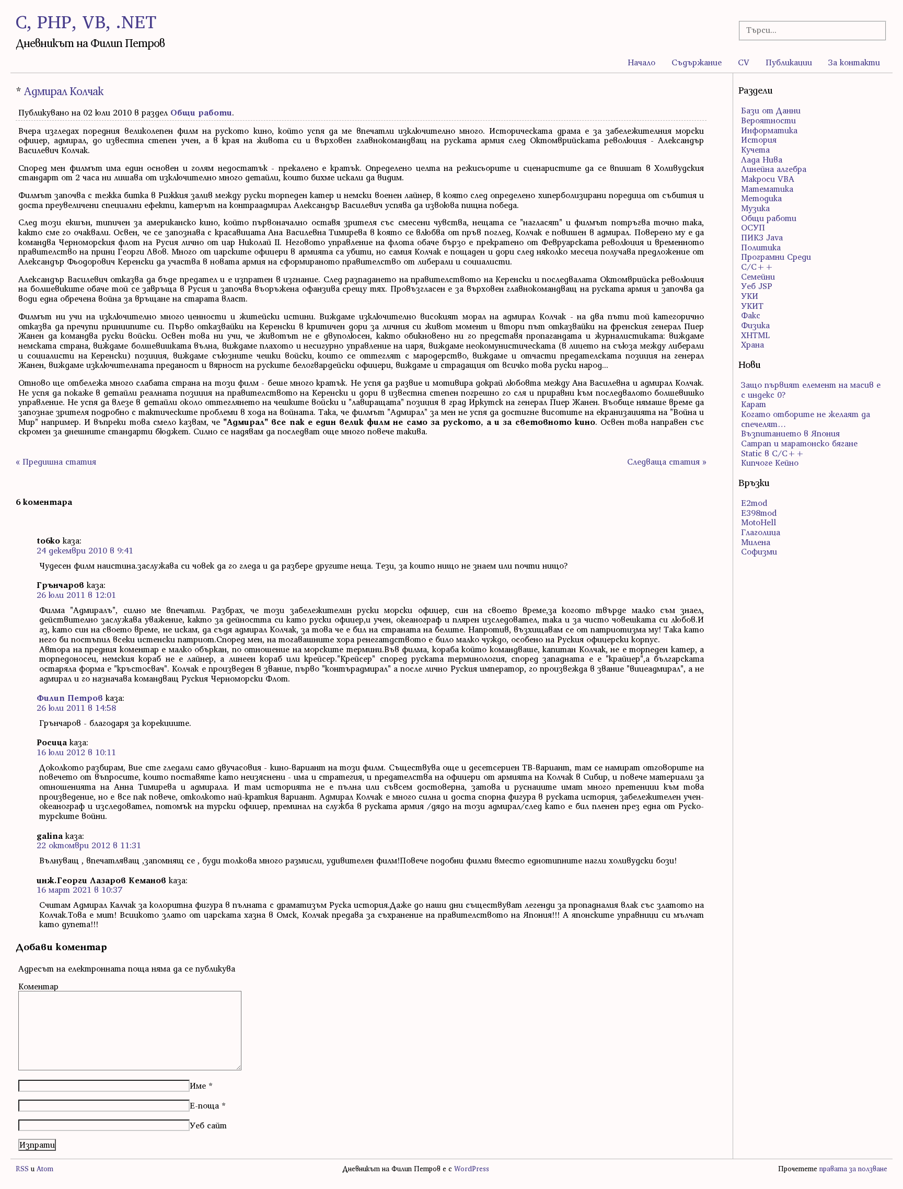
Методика (761, 198)
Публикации (789, 62)
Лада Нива (761, 159)
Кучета (755, 149)
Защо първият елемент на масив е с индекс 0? (811, 389)
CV (743, 62)
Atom (45, 1168)
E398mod (759, 512)
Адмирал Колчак (63, 91)
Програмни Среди (776, 256)
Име (198, 1085)
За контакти (854, 62)
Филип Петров (70, 697)
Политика (761, 247)
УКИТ (752, 306)
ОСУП (753, 227)
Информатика (769, 130)
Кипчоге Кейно (769, 462)
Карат (753, 404)
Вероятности (768, 120)
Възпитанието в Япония (790, 433)
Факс (750, 315)
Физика (755, 325)
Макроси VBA (767, 179)
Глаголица (760, 532)
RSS (22, 1168)
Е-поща (204, 1105)
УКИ (749, 296)
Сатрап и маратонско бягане (799, 443)
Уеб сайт (208, 1125)
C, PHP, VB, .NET (86, 21)
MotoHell (758, 522)
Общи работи (201, 112)
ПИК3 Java (762, 237)
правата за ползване (853, 1168)
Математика (767, 188)
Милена (755, 542)
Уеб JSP (756, 286)
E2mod (754, 503)
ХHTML (755, 335)
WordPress (471, 1168)
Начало (641, 62)
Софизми (759, 551)
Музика (755, 208)
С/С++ (757, 266)
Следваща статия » (667, 461)
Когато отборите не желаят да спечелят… (805, 419)
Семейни (758, 276)
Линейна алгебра (773, 169)
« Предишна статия (56, 461)
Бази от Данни (771, 110)
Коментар (38, 986)
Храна (752, 344)
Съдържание (697, 62)
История (759, 139)
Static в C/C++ (772, 453)
